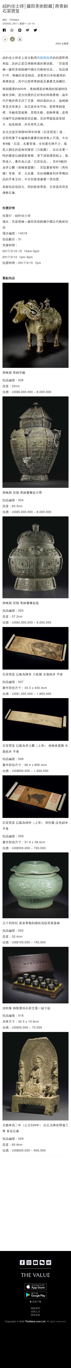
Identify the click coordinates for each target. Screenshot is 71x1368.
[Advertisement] (35, 1202)
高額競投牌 (45, 57)
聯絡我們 (35, 1308)
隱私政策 (35, 1314)
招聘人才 (35, 1311)
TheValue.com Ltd (35, 1321)
